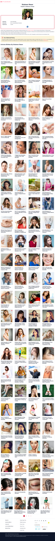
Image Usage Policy (23, 520)
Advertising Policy (23, 528)
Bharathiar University (30, 30)
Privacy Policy (22, 524)
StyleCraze (44, 39)
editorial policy (46, 40)
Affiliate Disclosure (23, 522)
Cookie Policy (22, 530)
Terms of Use (22, 526)
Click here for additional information (21, 536)
